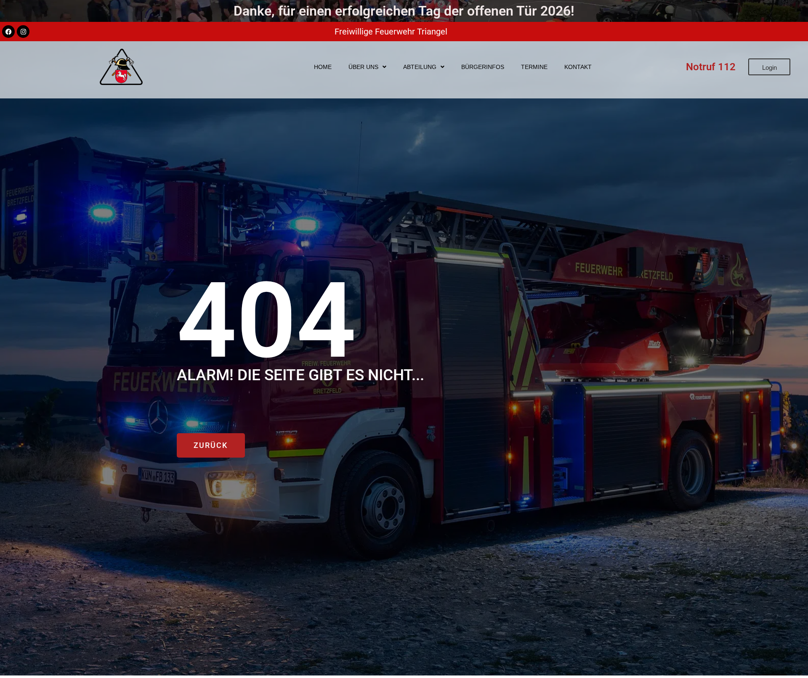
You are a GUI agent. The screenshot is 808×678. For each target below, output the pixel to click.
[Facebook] (8, 31)
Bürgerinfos (482, 67)
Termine (534, 67)
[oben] (793, 641)
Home (323, 67)
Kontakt (578, 67)
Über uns (363, 67)
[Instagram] (23, 31)
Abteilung (419, 67)
